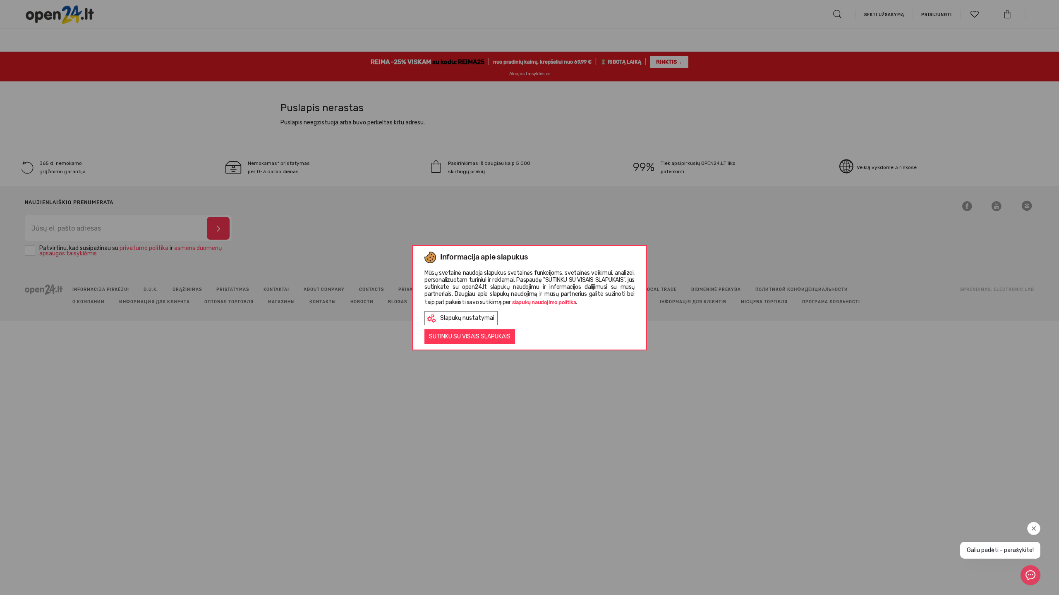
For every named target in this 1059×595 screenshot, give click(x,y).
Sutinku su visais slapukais (469, 336)
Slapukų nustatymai (467, 317)
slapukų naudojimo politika (544, 302)
